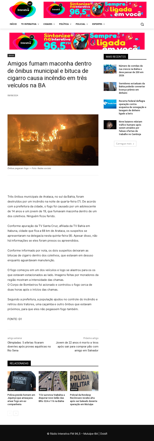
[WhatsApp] (67, 105)
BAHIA (11, 55)
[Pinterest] (58, 105)
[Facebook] (41, 105)
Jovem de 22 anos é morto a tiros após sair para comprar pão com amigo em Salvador (77, 346)
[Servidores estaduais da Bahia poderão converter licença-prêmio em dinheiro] (110, 86)
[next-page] (16, 413)
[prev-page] (10, 413)
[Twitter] (50, 105)
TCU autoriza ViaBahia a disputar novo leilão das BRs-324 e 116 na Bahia (52, 398)
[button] (142, 24)
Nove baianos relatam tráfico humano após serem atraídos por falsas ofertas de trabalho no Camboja (130, 128)
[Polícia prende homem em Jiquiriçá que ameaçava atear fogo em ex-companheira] (22, 381)
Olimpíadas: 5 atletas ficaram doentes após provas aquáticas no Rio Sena (29, 346)
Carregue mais (124, 143)
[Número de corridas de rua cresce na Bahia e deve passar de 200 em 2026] (110, 68)
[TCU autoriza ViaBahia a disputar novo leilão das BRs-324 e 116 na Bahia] (53, 381)
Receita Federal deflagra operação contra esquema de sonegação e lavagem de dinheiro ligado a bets (132, 107)
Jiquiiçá (12, 389)
